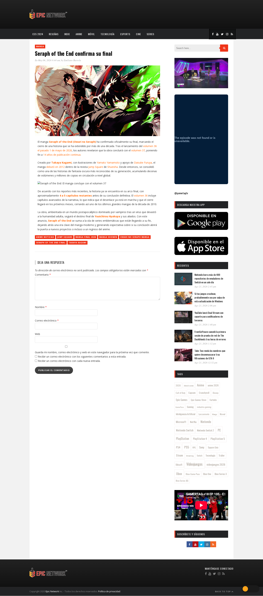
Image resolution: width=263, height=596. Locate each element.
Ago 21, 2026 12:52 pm (205, 362)
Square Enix (213, 447)
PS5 (186, 447)
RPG (194, 447)
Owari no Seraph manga (134, 237)
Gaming (190, 407)
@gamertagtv (181, 193)
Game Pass (180, 407)
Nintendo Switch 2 (205, 430)
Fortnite (213, 400)
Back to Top (223, 591)
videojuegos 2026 (216, 464)
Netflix (193, 422)
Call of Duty (180, 392)
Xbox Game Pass (193, 474)
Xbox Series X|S (182, 480)
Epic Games (181, 400)
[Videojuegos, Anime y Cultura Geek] (49, 19)
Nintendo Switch (184, 430)
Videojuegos (194, 464)
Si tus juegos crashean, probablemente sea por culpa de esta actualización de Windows (209, 297)
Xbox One (207, 474)
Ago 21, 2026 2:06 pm (205, 305)
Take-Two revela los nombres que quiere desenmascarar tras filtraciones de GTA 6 (209, 354)
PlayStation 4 (200, 439)
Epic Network (52, 591)
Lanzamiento (204, 414)
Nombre (41, 307)
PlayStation (182, 438)
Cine (138, 34)
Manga (40, 46)
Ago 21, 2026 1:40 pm (205, 324)
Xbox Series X (221, 474)
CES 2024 (37, 34)
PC (219, 430)
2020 (178, 385)
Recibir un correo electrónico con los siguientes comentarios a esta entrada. (82, 356)
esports (125, 34)
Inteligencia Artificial (185, 414)
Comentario (43, 274)
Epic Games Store (198, 400)
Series (150, 34)
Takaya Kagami (77, 242)
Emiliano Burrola (72, 60)
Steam (179, 455)
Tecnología (108, 34)
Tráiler (222, 455)
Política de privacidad (109, 591)
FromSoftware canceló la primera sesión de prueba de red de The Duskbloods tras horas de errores (210, 335)
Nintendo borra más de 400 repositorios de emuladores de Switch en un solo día (208, 278)
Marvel (222, 414)
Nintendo (206, 421)
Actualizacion (189, 385)
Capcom (192, 392)
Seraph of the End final (50, 242)
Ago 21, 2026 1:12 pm (205, 343)
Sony (201, 447)
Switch (199, 455)
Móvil (91, 34)
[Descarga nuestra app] (201, 229)
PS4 (178, 447)
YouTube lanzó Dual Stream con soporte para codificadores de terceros (208, 316)
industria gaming (204, 407)
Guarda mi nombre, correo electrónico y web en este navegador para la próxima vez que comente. (92, 352)
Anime (79, 34)
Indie (67, 34)
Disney (215, 392)
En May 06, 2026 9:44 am (47, 60)
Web (37, 334)
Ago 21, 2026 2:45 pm (205, 286)
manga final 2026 (86, 237)
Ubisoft (179, 464)
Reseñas (54, 34)
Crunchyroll (204, 392)
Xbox (179, 473)
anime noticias (45, 237)
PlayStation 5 (218, 439)
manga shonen (108, 237)
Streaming (190, 455)
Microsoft (181, 422)
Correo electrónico (47, 320)
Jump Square (64, 237)
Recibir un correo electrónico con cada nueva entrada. (69, 361)
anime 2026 (213, 385)
